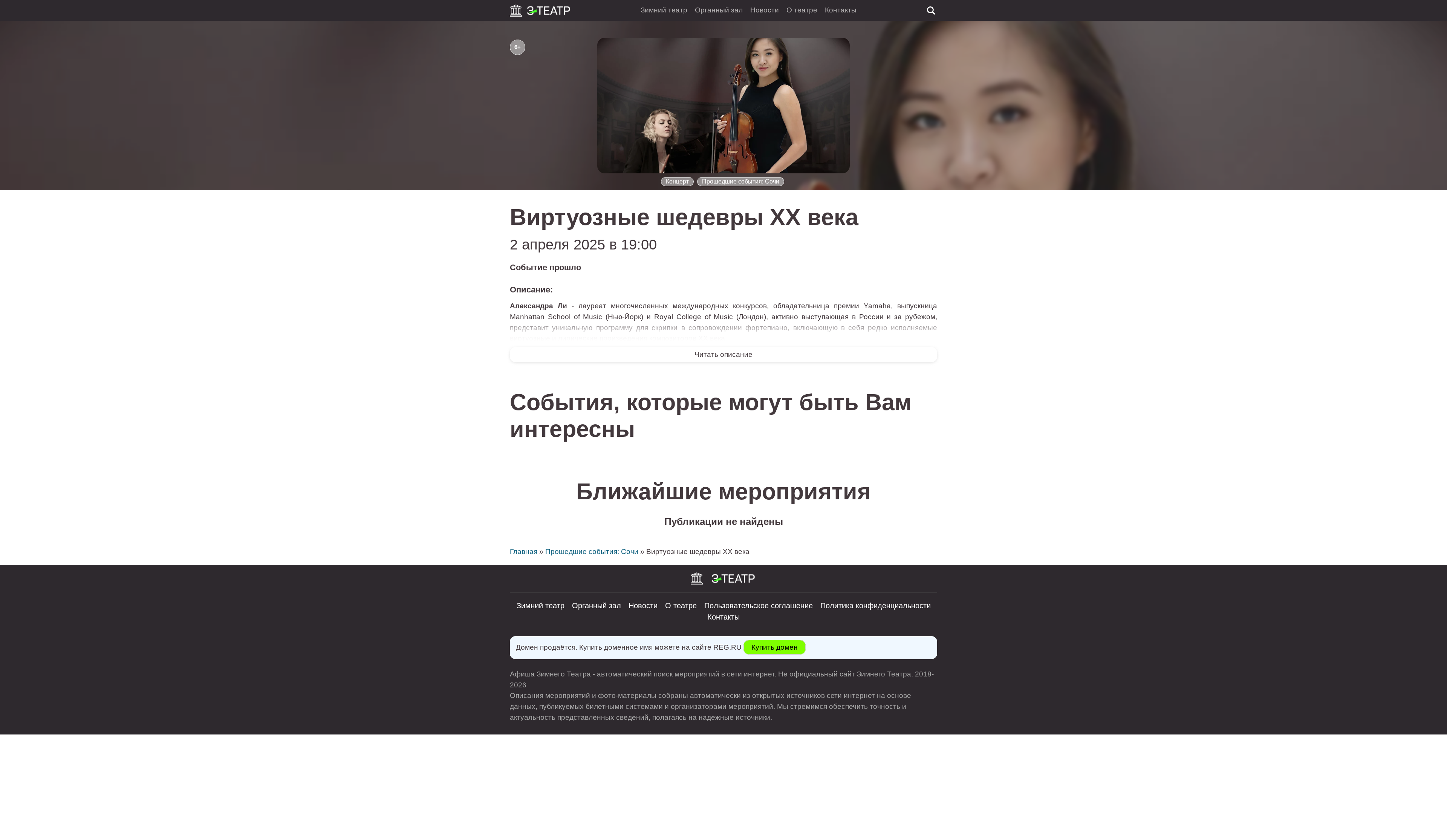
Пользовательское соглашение (758, 605)
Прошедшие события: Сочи (740, 181)
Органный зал (719, 10)
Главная (523, 551)
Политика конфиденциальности (875, 605)
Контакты (841, 10)
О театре (801, 10)
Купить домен (774, 647)
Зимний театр (664, 10)
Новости (764, 10)
